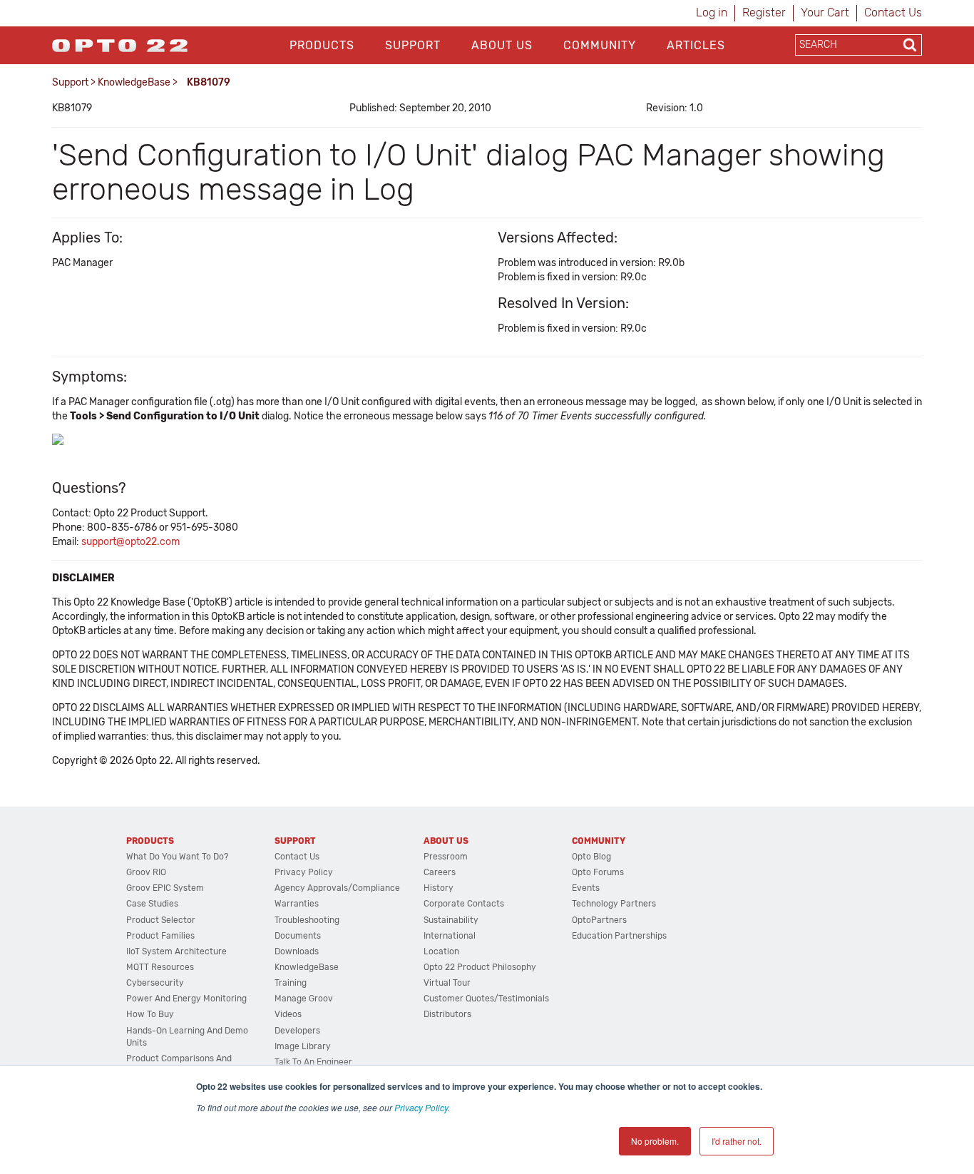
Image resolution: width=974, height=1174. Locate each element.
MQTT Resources (160, 967)
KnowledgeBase (134, 82)
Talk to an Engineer (313, 1062)
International (450, 936)
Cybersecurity (155, 983)
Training (291, 983)
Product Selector (160, 920)
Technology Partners (614, 904)
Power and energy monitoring (186, 999)
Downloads (297, 951)
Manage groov (304, 999)
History (438, 888)
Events (586, 888)
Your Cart (825, 12)
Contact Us (893, 12)
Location (441, 951)
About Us (502, 45)
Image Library (303, 1046)
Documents (298, 936)
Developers (297, 1031)
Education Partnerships (619, 936)
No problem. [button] (655, 1141)
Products (321, 45)
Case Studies (152, 904)
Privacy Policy (421, 1107)
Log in (711, 12)
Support (413, 45)
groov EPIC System (165, 888)
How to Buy (150, 1014)
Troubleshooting (307, 920)
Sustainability (451, 920)
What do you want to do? (177, 857)
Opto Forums (598, 872)
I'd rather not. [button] (737, 1141)
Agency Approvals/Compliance (337, 888)
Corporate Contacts (464, 904)
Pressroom (446, 857)
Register (764, 12)
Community (599, 45)
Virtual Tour (447, 983)
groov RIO (146, 872)
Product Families (160, 936)
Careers (440, 872)
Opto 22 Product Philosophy (480, 967)
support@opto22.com (130, 542)
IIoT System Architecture (176, 951)
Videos (288, 1014)
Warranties (297, 904)
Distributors (447, 1014)
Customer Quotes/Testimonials (486, 999)
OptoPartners (599, 920)
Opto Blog (591, 857)
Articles (696, 45)
